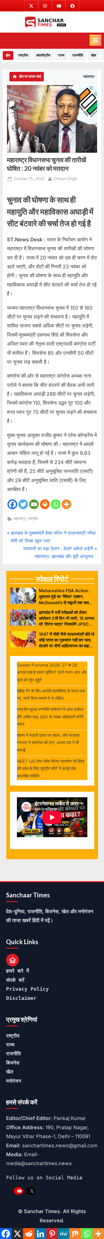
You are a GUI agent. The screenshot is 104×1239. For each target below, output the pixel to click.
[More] (66, 504)
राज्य (61, 55)
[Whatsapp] (55, 504)
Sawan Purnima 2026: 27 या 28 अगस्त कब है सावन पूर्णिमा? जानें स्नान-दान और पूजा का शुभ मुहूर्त (52, 672)
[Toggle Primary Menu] (95, 40)
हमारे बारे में (17, 971)
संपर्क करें (15, 980)
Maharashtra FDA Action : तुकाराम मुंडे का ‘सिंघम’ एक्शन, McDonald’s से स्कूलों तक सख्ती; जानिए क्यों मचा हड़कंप (66, 597)
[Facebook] (12, 504)
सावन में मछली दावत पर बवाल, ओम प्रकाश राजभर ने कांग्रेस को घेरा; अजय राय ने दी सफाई (48, 743)
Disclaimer (21, 998)
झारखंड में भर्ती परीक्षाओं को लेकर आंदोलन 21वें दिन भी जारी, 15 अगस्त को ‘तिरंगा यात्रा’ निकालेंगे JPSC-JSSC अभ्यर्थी (66, 618)
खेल (93, 55)
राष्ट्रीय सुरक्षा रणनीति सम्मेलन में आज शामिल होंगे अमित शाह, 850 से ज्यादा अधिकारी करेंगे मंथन (50, 717)
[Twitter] (23, 504)
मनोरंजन (13, 1081)
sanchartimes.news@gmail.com (60, 1145)
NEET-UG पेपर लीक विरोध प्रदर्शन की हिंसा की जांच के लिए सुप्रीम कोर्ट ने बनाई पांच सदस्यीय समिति (50, 769)
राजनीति (77, 55)
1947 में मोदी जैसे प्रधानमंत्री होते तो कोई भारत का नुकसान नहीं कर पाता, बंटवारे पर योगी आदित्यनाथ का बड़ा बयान (66, 640)
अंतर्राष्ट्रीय (43, 55)
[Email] (34, 504)
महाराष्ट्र (89, 76)
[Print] (45, 504)
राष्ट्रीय (23, 55)
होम (8, 55)
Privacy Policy (27, 989)
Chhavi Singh (65, 178)
